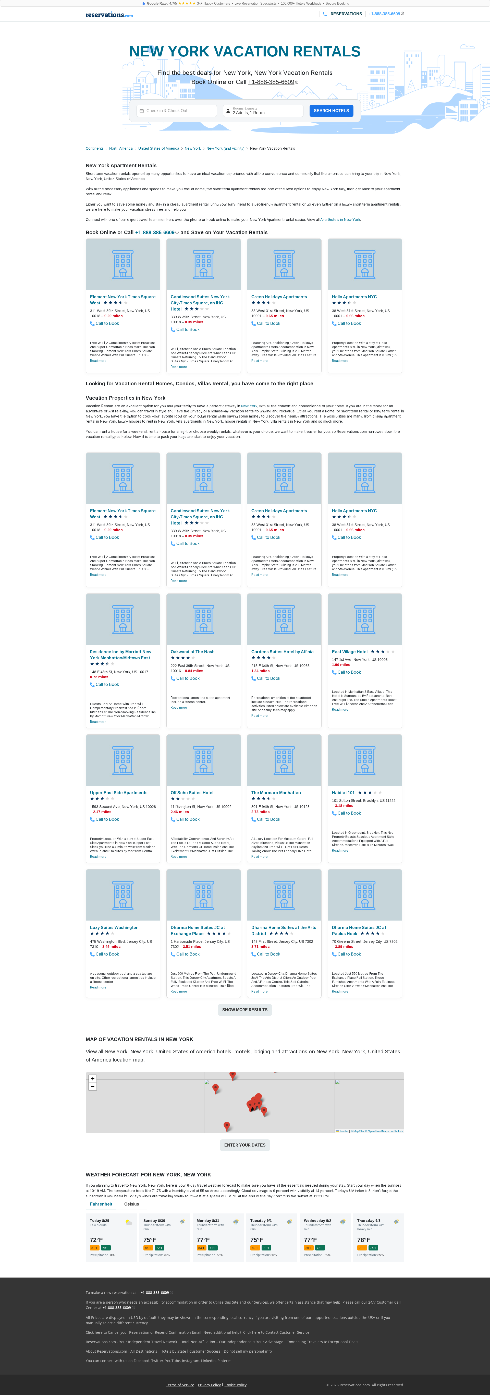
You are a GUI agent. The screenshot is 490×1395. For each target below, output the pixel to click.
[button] (254, 1106)
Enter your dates (245, 1145)
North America (121, 148)
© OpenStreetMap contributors (384, 1131)
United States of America (158, 148)
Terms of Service (180, 1384)
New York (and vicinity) (225, 148)
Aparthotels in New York (340, 220)
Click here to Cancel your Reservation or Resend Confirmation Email (143, 1332)
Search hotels (331, 111)
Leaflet (343, 1131)
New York (193, 148)
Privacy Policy (209, 1384)
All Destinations (143, 1351)
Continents (95, 148)
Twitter (157, 1360)
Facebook (142, 1360)
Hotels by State (173, 1351)
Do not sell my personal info (248, 1351)
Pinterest (225, 1360)
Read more (98, 361)
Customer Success (204, 1351)
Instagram (190, 1360)
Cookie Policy (236, 1384)
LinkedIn (208, 1360)
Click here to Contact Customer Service (276, 1332)
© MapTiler (357, 1131)
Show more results (245, 1010)
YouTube (172, 1360)
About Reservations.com (106, 1351)
